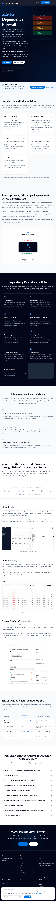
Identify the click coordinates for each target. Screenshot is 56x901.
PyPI (13, 67)
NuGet (18, 67)
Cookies (41, 886)
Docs (40, 858)
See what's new (50, 87)
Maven (21, 860)
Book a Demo (7, 62)
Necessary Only (18, 896)
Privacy (40, 879)
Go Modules (23, 868)
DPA (40, 882)
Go (22, 67)
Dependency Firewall (7, 858)
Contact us (33, 844)
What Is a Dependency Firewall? (46, 863)
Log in (37, 2)
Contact (22, 882)
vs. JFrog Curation (6, 879)
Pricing (40, 860)
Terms (40, 884)
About (21, 879)
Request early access (37, 87)
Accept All (27, 896)
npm (4, 67)
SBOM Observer (6, 860)
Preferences (9, 896)
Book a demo (45, 2)
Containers (10, 70)
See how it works (18, 62)
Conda (4, 70)
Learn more (38, 893)
